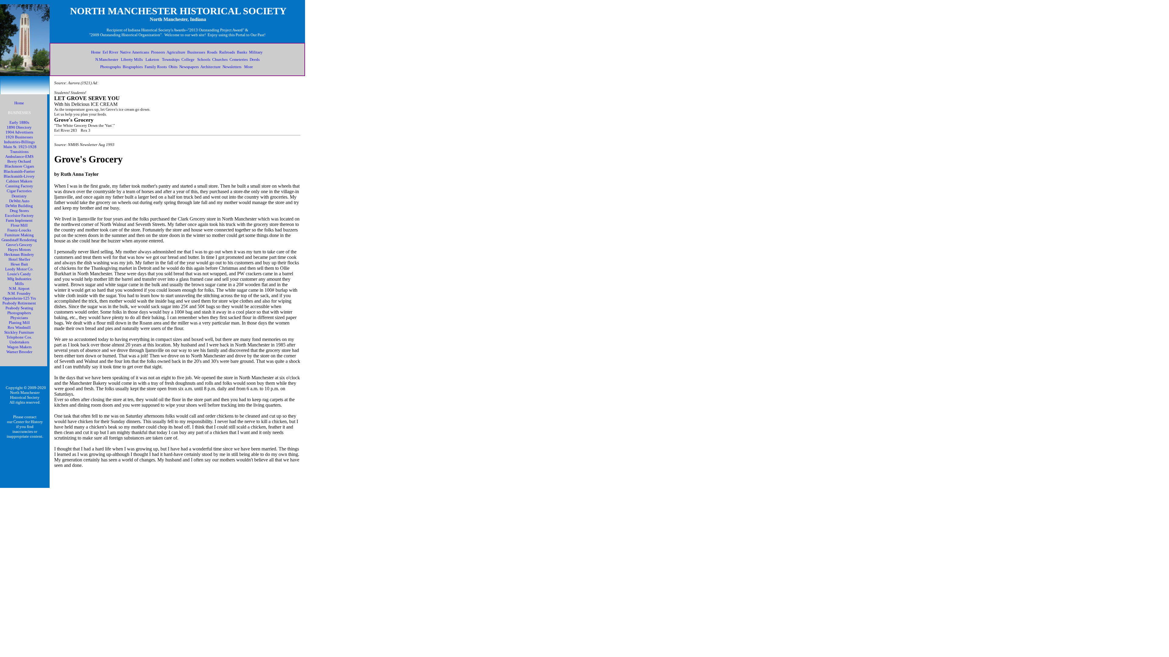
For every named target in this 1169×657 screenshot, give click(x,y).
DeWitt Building (19, 205)
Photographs (110, 66)
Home (96, 52)
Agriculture (176, 52)
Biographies (133, 66)
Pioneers (158, 52)
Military (256, 52)
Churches (220, 59)
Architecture (210, 66)
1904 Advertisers (19, 132)
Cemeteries (239, 59)
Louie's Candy (19, 274)
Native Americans (134, 52)
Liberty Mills (132, 59)
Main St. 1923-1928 (20, 146)
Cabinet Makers (19, 181)
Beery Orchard (19, 161)
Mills (19, 283)
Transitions (19, 151)
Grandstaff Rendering (19, 240)
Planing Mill (19, 322)
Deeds (255, 59)
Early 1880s (19, 122)
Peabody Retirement (19, 303)
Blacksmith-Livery (19, 176)
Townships (171, 59)
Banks (242, 52)
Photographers (19, 313)
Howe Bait (19, 264)
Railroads (227, 52)
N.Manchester (106, 59)
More (248, 66)
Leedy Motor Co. (19, 269)
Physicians (19, 317)
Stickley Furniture (19, 332)
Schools (203, 59)
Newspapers (189, 66)
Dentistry (19, 196)
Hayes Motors (19, 249)
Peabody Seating (19, 308)
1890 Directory (19, 127)
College (188, 59)
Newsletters (232, 66)
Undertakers (19, 342)
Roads (212, 52)
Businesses (196, 52)
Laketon (152, 59)
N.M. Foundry (19, 293)
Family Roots (156, 66)
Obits (173, 66)
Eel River (110, 52)
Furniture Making (19, 235)
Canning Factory (19, 186)
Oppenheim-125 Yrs (19, 298)
